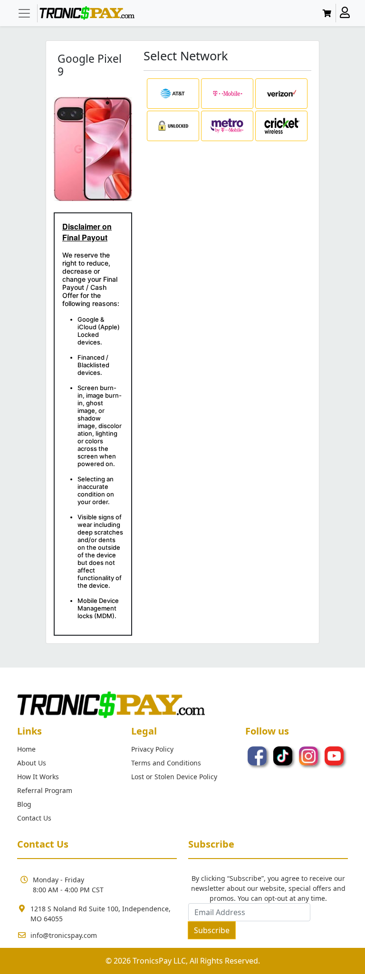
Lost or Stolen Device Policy (174, 776)
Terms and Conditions (166, 762)
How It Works (38, 776)
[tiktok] (284, 755)
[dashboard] (345, 13)
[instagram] (309, 755)
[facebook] (258, 755)
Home (26, 749)
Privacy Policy (152, 749)
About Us (31, 762)
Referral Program (44, 790)
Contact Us (34, 817)
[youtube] (334, 755)
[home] (86, 13)
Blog (24, 804)
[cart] (329, 13)
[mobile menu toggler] (24, 13)
